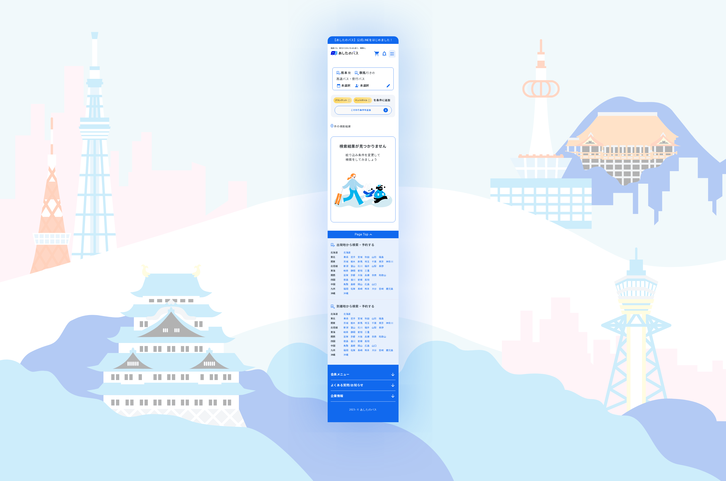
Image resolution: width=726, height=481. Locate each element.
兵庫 (367, 275)
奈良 (374, 275)
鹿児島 (389, 289)
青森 (346, 257)
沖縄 (346, 293)
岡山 (360, 284)
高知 (367, 280)
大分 (374, 289)
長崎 (360, 289)
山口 (374, 284)
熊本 (367, 289)
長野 (381, 266)
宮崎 (381, 289)
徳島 (346, 280)
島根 (353, 284)
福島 (381, 257)
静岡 (353, 270)
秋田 (367, 257)
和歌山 (382, 275)
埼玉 (367, 261)
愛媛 (360, 280)
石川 (360, 266)
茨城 (346, 261)
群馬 (360, 261)
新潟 (346, 266)
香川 (353, 280)
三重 (367, 270)
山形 (374, 257)
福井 (367, 266)
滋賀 (346, 275)
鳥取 (346, 284)
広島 (367, 284)
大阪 (360, 275)
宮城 (360, 257)
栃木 (353, 261)
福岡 (346, 289)
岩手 (353, 257)
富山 (353, 266)
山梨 (374, 266)
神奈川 (389, 261)
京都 (353, 275)
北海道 (347, 252)
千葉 (374, 261)
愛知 (360, 270)
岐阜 (346, 270)
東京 (381, 261)
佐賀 (353, 289)
